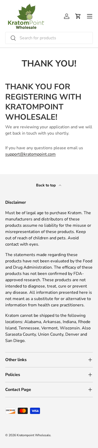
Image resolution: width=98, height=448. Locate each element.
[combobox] (49, 38)
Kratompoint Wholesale (33, 435)
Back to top (46, 185)
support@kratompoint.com (30, 154)
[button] (78, 16)
